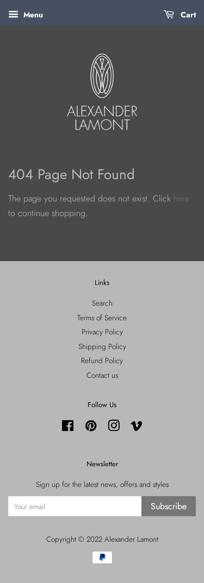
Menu (32, 14)
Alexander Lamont (131, 539)
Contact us (102, 375)
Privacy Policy (102, 331)
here (181, 198)
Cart (187, 14)
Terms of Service (102, 317)
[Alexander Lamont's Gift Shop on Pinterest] (91, 427)
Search (102, 302)
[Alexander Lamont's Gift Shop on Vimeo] (137, 427)
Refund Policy (102, 360)
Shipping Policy (102, 346)
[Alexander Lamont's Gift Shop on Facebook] (67, 427)
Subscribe (169, 506)
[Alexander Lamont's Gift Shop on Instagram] (114, 427)
